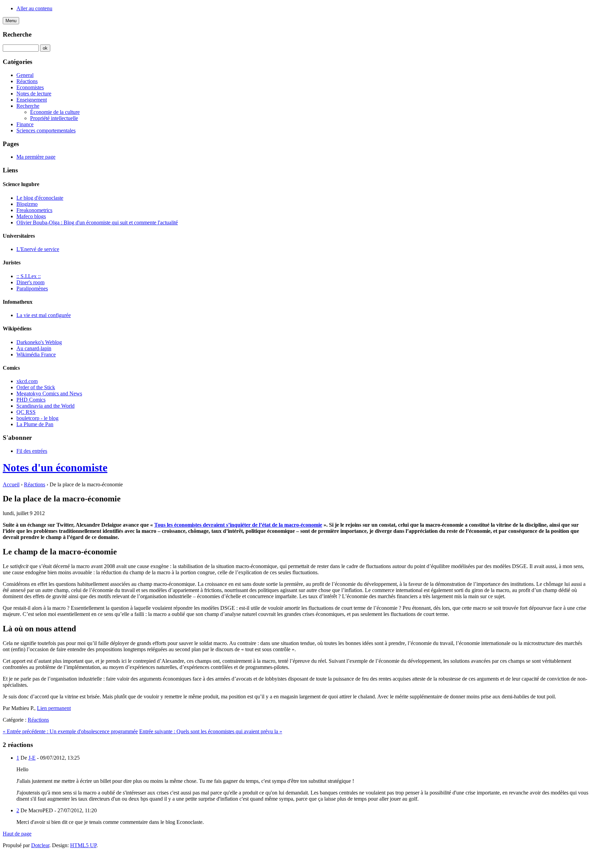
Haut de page (17, 834)
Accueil (11, 484)
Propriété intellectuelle (54, 118)
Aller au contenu (34, 8)
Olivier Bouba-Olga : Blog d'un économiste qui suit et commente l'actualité (97, 222)
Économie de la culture (55, 112)
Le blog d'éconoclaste (39, 198)
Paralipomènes (32, 288)
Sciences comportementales (46, 130)
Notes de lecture (33, 93)
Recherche (17, 34)
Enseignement (31, 100)
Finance (25, 124)
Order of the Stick (35, 387)
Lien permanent (54, 708)
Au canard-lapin (33, 348)
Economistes (30, 87)
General (25, 75)
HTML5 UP (83, 845)
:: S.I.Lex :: (28, 276)
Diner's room (30, 282)
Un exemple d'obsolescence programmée (70, 731)
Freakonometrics (34, 210)
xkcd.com (27, 381)
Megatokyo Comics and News (49, 393)
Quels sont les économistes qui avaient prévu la (210, 731)
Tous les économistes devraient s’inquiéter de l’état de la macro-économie (238, 525)
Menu (10, 20)
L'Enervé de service (37, 249)
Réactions (27, 81)
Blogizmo (27, 204)
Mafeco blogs (31, 216)
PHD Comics (30, 400)
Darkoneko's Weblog (39, 342)
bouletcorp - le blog (37, 418)
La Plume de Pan (34, 424)
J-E (32, 758)
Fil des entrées (31, 451)
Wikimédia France (36, 354)
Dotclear (40, 845)
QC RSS (26, 412)
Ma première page (35, 157)
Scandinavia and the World (45, 406)
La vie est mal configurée (43, 315)
